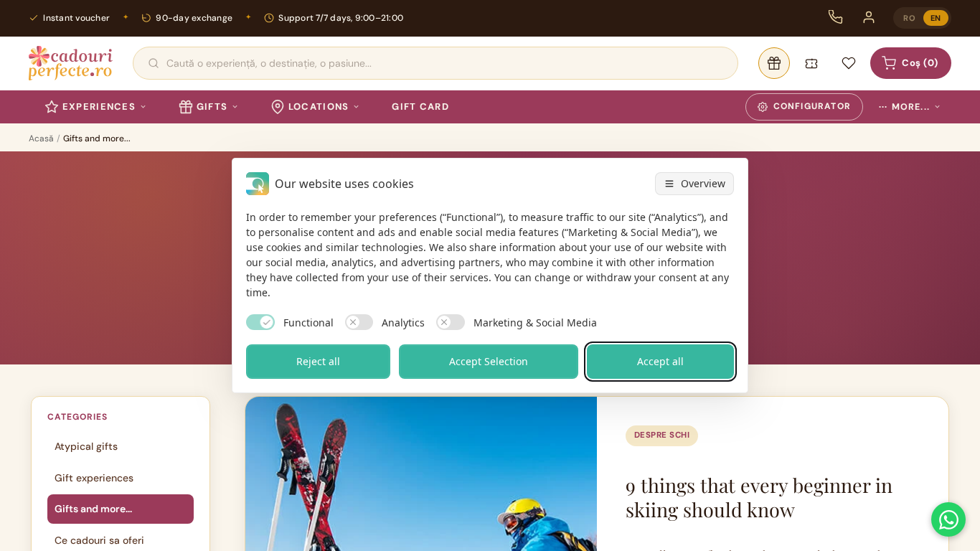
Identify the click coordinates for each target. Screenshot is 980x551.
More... (904, 107)
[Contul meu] (868, 17)
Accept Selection (488, 361)
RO (909, 18)
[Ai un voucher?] (811, 63)
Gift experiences (94, 477)
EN (935, 18)
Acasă (41, 138)
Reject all (318, 361)
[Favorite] (848, 63)
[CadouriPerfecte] (71, 63)
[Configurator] (774, 63)
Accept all (660, 361)
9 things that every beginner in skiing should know (759, 497)
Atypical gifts (86, 446)
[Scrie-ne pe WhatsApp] (948, 519)
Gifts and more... (93, 508)
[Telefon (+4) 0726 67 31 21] (835, 17)
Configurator (812, 106)
